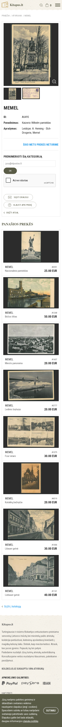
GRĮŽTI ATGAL (12, 212)
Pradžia (5, 15)
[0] (47, 5)
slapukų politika (30, 721)
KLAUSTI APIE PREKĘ (22, 205)
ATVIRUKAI (17, 15)
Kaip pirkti (7, 693)
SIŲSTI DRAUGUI (21, 197)
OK (10, 170)
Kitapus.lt (16, 5)
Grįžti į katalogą (12, 606)
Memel (27, 15)
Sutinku (51, 710)
